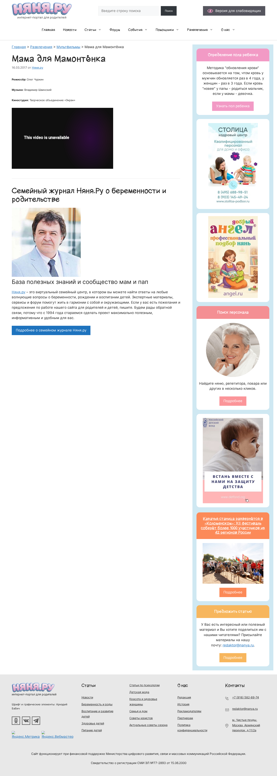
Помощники (165, 30)
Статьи (90, 30)
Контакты (235, 685)
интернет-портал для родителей (34, 694)
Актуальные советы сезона (148, 725)
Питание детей (92, 730)
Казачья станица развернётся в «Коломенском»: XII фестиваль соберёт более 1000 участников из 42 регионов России (233, 525)
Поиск (169, 10)
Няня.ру (18, 292)
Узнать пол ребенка (233, 106)
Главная (48, 30)
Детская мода (139, 692)
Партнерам (185, 718)
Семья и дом (138, 711)
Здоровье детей (93, 723)
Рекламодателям (189, 711)
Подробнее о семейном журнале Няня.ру (51, 330)
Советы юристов (141, 718)
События (135, 30)
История (183, 704)
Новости (69, 30)
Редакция (184, 697)
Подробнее (232, 401)
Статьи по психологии (144, 685)
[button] (100, 30)
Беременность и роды (97, 704)
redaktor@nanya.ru (238, 645)
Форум (115, 30)
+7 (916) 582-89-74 (245, 697)
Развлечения (197, 30)
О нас (225, 30)
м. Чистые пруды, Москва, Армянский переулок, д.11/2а (246, 725)
